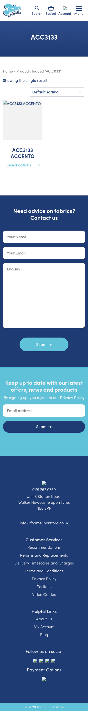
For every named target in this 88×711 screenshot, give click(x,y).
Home (8, 71)
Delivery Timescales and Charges (44, 562)
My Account (44, 626)
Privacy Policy (72, 397)
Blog (44, 634)
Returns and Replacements (44, 555)
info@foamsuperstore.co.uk (44, 522)
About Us (44, 618)
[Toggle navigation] (79, 8)
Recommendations (44, 547)
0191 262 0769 (44, 489)
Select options (18, 164)
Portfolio (44, 586)
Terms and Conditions (44, 570)
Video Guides (44, 594)
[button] (37, 8)
